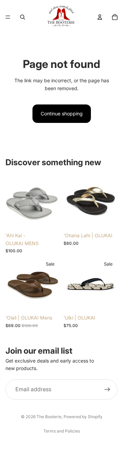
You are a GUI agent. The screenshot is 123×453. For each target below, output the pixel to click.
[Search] (22, 17)
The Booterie (49, 416)
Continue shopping (62, 113)
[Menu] (8, 17)
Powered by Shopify (83, 416)
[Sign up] (107, 389)
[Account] (99, 17)
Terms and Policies (61, 431)
